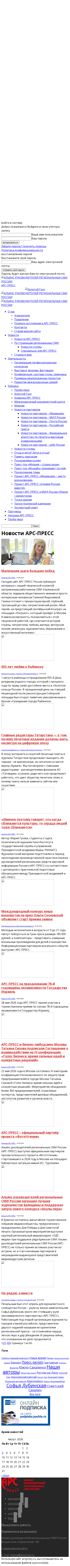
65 (8, 1343)
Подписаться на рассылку (19, 1531)
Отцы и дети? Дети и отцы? (32, 452)
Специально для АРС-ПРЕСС (39, 351)
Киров (40, 1377)
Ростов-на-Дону (47, 1372)
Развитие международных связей (35, 382)
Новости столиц (31, 347)
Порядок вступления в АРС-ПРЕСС (36, 323)
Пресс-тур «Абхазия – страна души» (36, 464)
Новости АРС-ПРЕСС (27, 339)
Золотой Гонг (23, 394)
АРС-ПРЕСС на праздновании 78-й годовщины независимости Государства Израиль (34, 988)
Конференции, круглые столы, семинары (40, 374)
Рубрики (13, 386)
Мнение (19, 405)
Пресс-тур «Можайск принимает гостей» (40, 468)
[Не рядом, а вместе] (27, 1286)
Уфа (45, 1377)
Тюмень (62, 1363)
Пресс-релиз (32, 1362)
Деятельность (17, 358)
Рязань (50, 1358)
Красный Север (56, 1377)
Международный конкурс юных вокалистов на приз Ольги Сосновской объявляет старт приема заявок (32, 915)
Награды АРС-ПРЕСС (21, 515)
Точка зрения (23, 499)
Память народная (25, 456)
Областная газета (28, 1373)
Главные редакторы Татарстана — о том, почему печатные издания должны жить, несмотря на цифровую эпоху (35, 739)
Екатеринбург (57, 1381)
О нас (11, 311)
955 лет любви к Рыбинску (22, 667)
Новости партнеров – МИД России (43, 417)
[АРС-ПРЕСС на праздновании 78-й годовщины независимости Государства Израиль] (27, 977)
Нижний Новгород (19, 1358)
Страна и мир (23, 354)
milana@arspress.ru (22, 1555)
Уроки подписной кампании (32, 503)
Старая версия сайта (27, 331)
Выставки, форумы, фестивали (33, 370)
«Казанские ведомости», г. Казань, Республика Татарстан (21, 750)
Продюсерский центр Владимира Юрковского (17, 926)
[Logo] (35, 297)
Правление (21, 319)
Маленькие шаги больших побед (28, 571)
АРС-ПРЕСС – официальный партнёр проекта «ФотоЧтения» (30, 1134)
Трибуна (5, 1358)
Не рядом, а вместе (17, 1293)
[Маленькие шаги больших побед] (27, 564)
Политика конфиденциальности (22, 250)
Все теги (35, 1394)
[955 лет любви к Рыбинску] (27, 660)
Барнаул (16, 1362)
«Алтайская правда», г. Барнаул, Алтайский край (18, 1300)
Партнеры (14, 511)
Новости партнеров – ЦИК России (43, 445)
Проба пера (21, 390)
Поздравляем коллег (27, 460)
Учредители (22, 315)
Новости (13, 335)
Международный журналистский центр (39, 402)
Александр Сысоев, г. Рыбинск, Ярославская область (19, 674)
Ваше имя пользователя (47, 234)
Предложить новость (16, 1525)
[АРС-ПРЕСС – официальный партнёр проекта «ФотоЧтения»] (27, 1125)
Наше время (38, 1358)
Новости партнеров (27, 409)
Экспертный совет (26, 507)
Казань (47, 1381)
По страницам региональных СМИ (36, 343)
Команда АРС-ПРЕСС (27, 398)
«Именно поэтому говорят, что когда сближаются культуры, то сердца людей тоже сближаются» (34, 823)
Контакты (20, 327)
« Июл (5, 1475)
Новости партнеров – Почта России (44, 421)
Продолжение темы (27, 472)
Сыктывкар (50, 1362)
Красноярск (35, 1381)
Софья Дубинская (26, 1385)
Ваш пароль (39, 238)
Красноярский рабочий (24, 1377)
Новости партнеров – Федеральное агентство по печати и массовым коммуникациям (44, 437)
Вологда (14, 1367)
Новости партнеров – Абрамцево (42, 413)
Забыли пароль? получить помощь (23, 246)
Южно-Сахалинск (32, 1367)
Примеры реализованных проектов (37, 378)
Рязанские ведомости (15, 1381)
